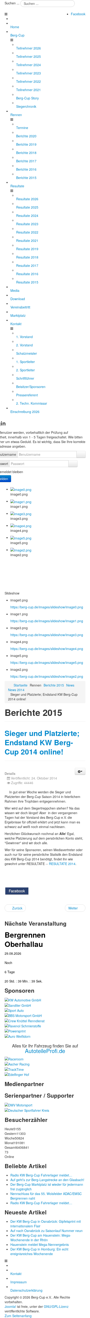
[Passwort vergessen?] (73, 463)
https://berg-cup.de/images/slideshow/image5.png (46, 662)
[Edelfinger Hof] (17, 1074)
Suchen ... (12, 3)
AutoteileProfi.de (45, 1051)
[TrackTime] (14, 1068)
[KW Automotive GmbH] (23, 999)
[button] (80, 771)
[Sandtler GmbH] (18, 1004)
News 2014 (16, 689)
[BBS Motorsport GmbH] (23, 1015)
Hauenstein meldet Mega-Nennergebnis (39, 1244)
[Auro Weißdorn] (17, 1035)
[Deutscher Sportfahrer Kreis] (27, 1109)
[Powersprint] (15, 1030)
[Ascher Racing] (17, 1063)
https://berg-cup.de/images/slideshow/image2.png (46, 676)
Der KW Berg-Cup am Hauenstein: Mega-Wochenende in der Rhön (40, 1237)
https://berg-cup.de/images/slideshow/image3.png (46, 634)
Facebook (78, 14)
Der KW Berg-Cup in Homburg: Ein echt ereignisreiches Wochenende (39, 1251)
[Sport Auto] (14, 1010)
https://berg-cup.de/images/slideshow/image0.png (46, 607)
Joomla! (10, 1306)
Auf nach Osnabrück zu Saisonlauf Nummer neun (46, 1230)
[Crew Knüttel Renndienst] (25, 1020)
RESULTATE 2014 (62, 863)
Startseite (20, 685)
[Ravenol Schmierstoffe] (23, 1025)
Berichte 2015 (54, 685)
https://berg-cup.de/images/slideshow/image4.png (46, 648)
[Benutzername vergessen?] (81, 454)
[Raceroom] (14, 1058)
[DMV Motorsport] (18, 1104)
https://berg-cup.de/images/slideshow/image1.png (46, 621)
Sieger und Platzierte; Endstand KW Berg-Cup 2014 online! (42, 742)
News (70, 685)
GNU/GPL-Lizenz (56, 1306)
